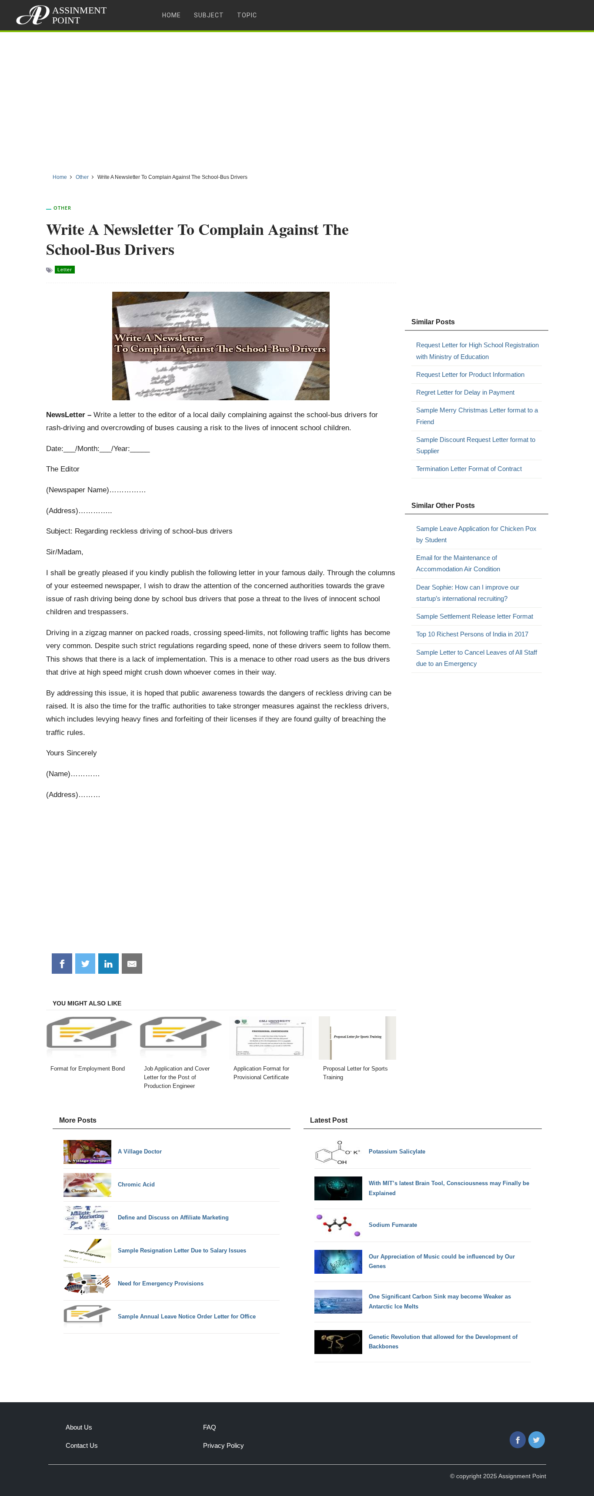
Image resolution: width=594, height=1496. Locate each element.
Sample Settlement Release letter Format (474, 616)
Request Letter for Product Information (470, 374)
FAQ (209, 1427)
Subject (209, 15)
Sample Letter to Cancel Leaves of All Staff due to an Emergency (476, 658)
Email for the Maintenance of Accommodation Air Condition (458, 563)
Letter (64, 269)
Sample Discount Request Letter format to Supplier (475, 445)
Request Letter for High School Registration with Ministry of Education (477, 350)
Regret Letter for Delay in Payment (465, 392)
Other (62, 207)
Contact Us (82, 1445)
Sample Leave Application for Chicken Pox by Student (476, 534)
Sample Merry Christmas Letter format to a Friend (477, 415)
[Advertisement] (297, 99)
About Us (79, 1427)
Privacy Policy (223, 1445)
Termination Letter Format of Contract (469, 468)
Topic (247, 15)
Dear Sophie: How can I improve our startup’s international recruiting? (467, 592)
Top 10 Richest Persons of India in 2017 (472, 634)
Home (171, 15)
